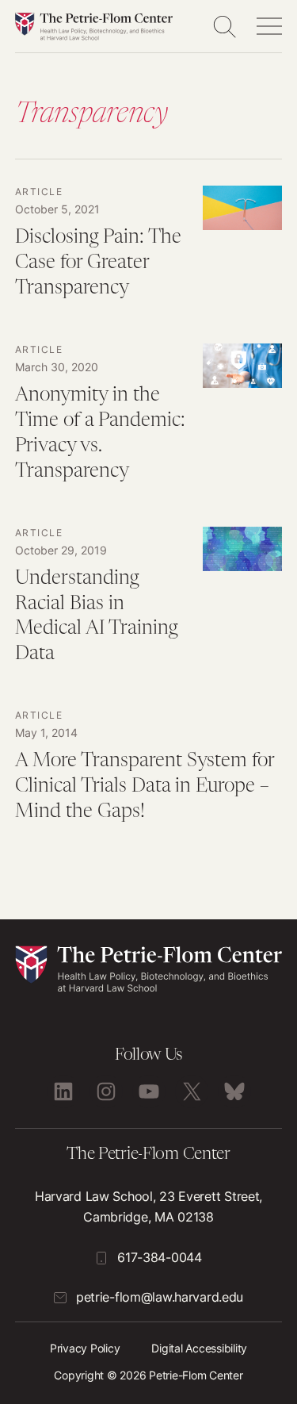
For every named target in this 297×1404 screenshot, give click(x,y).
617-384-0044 (159, 1257)
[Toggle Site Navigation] (269, 26)
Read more (149, 251)
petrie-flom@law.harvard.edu (159, 1297)
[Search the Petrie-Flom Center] (224, 26)
